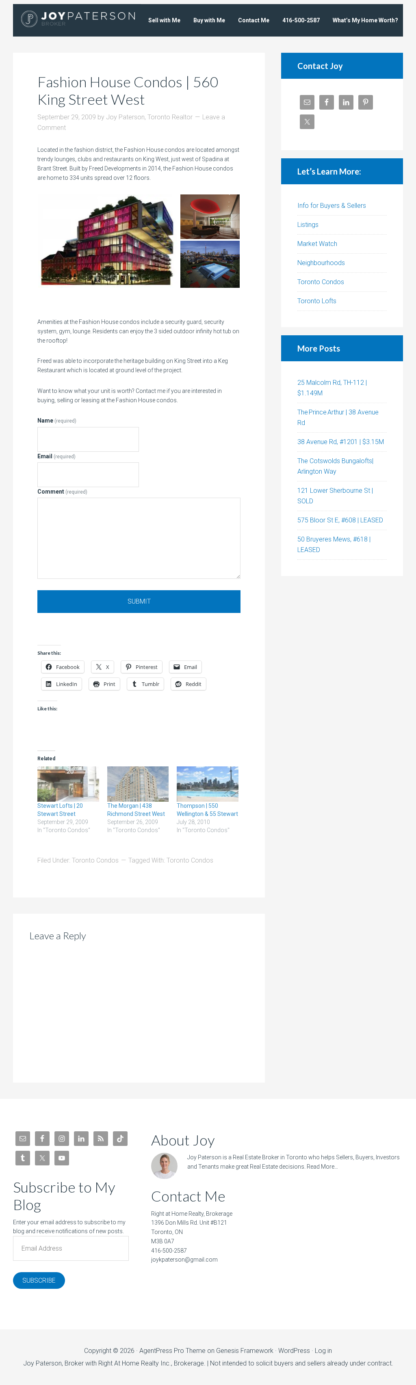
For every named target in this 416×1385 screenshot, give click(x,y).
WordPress (294, 1351)
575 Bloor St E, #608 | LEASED (340, 520)
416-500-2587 (169, 1250)
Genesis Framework (244, 1351)
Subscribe (39, 1280)
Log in (323, 1351)
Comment (62, 491)
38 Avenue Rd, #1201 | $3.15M (340, 442)
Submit (139, 601)
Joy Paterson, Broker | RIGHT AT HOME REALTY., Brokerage (78, 20)
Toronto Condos (95, 860)
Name (56, 420)
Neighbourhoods (321, 263)
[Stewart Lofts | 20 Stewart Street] (68, 784)
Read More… (322, 1166)
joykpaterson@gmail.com (184, 1259)
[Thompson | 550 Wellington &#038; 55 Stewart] (207, 784)
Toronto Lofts (316, 301)
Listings (307, 225)
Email (56, 456)
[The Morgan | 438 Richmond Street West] (138, 784)
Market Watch (317, 244)
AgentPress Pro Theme (172, 1351)
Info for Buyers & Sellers (331, 205)
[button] (108, 241)
